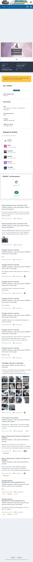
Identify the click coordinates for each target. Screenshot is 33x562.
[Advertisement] (16, 26)
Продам (4, 441)
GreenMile (10, 167)
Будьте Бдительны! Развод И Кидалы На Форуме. (16, 437)
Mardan (27, 419)
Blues (26, 439)
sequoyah (10, 151)
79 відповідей (19, 431)
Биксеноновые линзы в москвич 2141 (14, 205)
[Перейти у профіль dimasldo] (5, 157)
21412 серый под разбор (10, 418)
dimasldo (9, 156)
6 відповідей (18, 218)
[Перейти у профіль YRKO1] (5, 146)
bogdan (9, 140)
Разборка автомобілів (8, 421)
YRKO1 (9, 145)
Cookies (19, 557)
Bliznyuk (9, 161)
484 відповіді (18, 451)
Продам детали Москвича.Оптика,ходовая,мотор (13, 481)
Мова (13, 557)
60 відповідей (19, 492)
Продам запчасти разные (10, 250)
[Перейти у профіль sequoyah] (5, 151)
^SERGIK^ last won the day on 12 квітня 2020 (16, 78)
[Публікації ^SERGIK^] (16, 59)
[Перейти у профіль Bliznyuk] (5, 162)
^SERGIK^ (4, 207)
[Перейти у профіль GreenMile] (5, 168)
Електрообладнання (8, 209)
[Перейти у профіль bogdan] (5, 140)
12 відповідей (18, 259)
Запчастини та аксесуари (9, 253)
